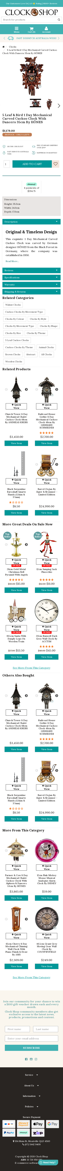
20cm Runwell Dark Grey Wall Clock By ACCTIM (46, 639)
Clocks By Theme (36, 333)
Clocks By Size (13, 333)
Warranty (10, 284)
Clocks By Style (38, 319)
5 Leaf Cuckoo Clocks (17, 340)
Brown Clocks (12, 354)
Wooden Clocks (13, 361)
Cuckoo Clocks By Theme (19, 347)
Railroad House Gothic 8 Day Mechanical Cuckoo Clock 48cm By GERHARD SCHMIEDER (47, 421)
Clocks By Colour (14, 319)
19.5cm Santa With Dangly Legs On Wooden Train (16, 639)
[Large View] (49, 104)
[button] (31, 1075)
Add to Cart (32, 164)
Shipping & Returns (15, 291)
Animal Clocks (46, 347)
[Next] (58, 106)
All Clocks (46, 354)
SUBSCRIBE (31, 1047)
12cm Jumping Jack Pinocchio (47, 570)
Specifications (12, 277)
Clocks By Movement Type (19, 326)
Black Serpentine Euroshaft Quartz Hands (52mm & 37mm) (16, 493)
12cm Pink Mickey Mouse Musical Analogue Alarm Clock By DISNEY (46, 879)
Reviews (9, 270)
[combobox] (31, 20)
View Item (16, 443)
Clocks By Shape (49, 326)
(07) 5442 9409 (32, 1144)
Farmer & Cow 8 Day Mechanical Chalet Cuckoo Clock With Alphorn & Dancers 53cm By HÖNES (16, 881)
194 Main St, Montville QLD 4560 (32, 1141)
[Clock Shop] (31, 11)
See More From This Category (31, 667)
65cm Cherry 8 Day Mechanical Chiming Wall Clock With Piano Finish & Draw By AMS (16, 949)
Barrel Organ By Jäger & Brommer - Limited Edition (46, 492)
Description (11, 221)
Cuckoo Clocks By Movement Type (24, 311)
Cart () (31, 32)
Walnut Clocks (13, 304)
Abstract (30, 354)
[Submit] (59, 19)
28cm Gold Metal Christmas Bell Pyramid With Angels (16, 572)
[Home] (3, 46)
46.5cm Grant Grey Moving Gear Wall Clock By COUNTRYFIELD (46, 947)
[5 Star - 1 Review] (46, 433)
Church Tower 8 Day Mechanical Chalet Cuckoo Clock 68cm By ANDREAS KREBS (16, 418)
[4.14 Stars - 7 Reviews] (16, 580)
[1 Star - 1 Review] (16, 502)
